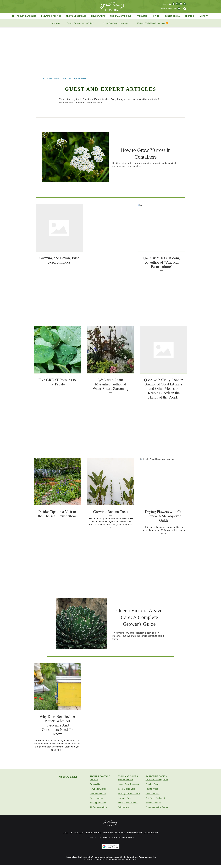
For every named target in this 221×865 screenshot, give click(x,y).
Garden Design (172, 16)
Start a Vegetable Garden (157, 807)
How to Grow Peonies (127, 803)
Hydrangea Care (125, 780)
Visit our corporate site (147, 857)
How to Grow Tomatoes (128, 784)
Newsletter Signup (98, 789)
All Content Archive (98, 807)
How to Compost (153, 803)
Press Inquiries (96, 798)
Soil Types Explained (155, 798)
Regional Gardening (120, 16)
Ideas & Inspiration (50, 78)
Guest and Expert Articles (74, 78)
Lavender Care (124, 798)
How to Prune (152, 789)
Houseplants (98, 16)
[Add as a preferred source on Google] (110, 846)
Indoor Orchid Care (126, 789)
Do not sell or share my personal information (110, 837)
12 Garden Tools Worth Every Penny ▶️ (152, 23)
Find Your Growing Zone (157, 780)
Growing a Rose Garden (129, 793)
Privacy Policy (134, 833)
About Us (94, 780)
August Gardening (26, 16)
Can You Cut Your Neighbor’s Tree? (80, 23)
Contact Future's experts (87, 833)
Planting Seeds (152, 784)
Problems (142, 16)
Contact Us (95, 784)
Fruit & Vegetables (76, 16)
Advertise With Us (98, 793)
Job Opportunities (98, 803)
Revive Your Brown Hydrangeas (115, 23)
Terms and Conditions (114, 833)
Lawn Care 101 (152, 793)
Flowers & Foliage (51, 16)
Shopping (190, 16)
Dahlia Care (123, 807)
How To (155, 16)
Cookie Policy (151, 833)
